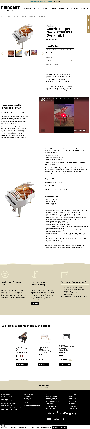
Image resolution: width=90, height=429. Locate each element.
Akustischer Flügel (21, 352)
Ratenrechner (52, 51)
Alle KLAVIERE (72, 394)
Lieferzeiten (49, 405)
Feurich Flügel (21, 17)
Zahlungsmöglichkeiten (52, 398)
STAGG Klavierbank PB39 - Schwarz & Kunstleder (66, 347)
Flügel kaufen (12, 17)
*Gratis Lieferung (48, 1)
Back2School (40, 1)
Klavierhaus (27, 396)
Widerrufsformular (46, 427)
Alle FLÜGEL (72, 396)
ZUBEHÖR (71, 400)
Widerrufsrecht (35, 427)
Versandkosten (50, 403)
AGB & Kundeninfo (23, 427)
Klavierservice (27, 398)
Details (35, 303)
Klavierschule (27, 400)
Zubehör (62, 352)
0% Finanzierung (50, 408)
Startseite (4, 17)
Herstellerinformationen (52, 401)
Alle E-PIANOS (72, 398)
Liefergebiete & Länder (52, 400)
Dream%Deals (33, 1)
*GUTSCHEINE (72, 401)
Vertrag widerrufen (59, 427)
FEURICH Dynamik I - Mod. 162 (22, 348)
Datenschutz (13, 427)
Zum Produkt (21, 364)
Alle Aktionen (57, 1)
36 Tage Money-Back (51, 406)
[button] (3, 426)
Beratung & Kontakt (51, 396)
